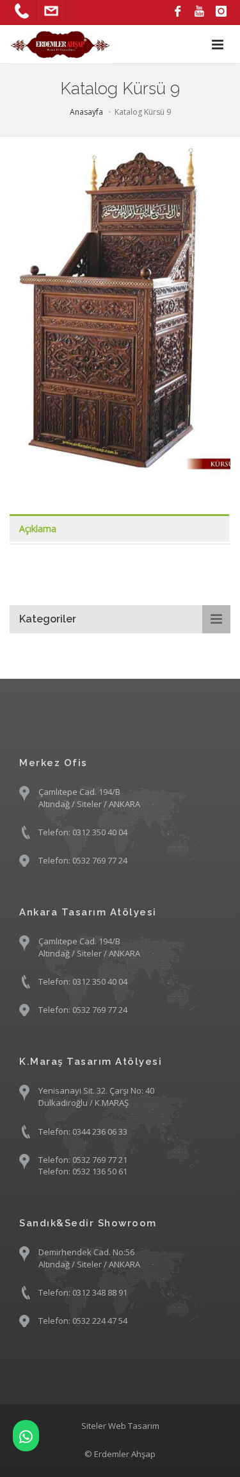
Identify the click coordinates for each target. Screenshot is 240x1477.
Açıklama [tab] (37, 528)
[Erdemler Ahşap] (26, 1435)
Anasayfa (86, 111)
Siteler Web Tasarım (120, 1425)
